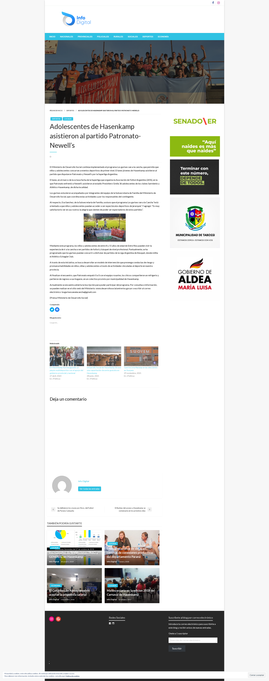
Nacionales (66, 37)
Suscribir (177, 648)
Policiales (103, 37)
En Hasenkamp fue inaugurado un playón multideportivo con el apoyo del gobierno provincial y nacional (66, 370)
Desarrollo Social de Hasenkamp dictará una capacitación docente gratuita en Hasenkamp (104, 370)
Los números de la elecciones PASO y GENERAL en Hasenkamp (73, 554)
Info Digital (54, 561)
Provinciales (85, 37)
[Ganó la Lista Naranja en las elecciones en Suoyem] (141, 356)
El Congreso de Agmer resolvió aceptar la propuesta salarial (69, 592)
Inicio (52, 37)
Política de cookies (73, 676)
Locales (67, 119)
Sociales (133, 37)
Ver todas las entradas (90, 489)
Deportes (147, 37)
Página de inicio (56, 110)
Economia (55, 585)
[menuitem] (52, 36)
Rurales (118, 37)
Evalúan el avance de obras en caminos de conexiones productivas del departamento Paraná (130, 552)
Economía (163, 37)
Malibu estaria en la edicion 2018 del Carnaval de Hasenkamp (131, 592)
